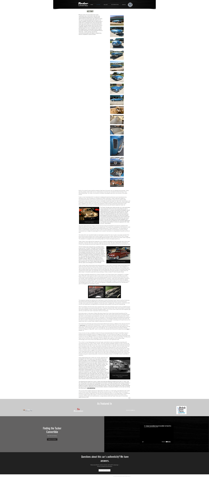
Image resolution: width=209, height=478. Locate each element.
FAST (128, 329)
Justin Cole (82, 325)
